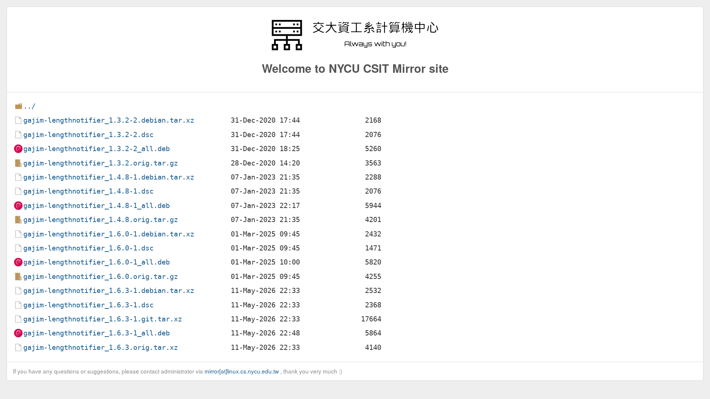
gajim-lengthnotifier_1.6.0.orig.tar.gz (100, 276)
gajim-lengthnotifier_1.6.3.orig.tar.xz (100, 347)
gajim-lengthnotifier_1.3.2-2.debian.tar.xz (108, 120)
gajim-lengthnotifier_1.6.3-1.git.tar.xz (102, 319)
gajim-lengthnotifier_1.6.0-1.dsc (88, 248)
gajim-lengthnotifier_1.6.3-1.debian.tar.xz (108, 290)
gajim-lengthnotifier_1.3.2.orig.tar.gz (100, 163)
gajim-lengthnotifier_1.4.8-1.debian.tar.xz (108, 177)
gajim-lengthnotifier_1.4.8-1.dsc (88, 191)
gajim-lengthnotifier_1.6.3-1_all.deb (96, 333)
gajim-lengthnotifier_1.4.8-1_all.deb (96, 205)
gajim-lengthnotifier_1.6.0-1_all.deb (96, 262)
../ (29, 106)
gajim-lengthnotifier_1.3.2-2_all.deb (96, 148)
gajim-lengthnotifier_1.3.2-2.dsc (88, 134)
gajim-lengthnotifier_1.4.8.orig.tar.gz (100, 219)
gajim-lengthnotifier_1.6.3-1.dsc (88, 305)
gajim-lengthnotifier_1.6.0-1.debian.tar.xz (108, 234)
